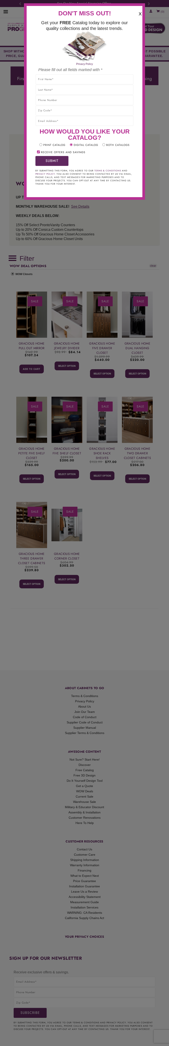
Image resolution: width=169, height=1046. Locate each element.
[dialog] (84, 523)
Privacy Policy (84, 64)
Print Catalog (54, 145)
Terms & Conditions (107, 170)
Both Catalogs (118, 145)
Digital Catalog (86, 145)
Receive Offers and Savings (63, 152)
